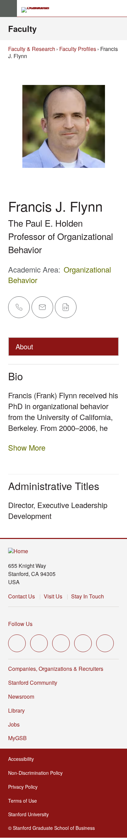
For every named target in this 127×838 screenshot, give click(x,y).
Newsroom (21, 696)
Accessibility (21, 758)
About (24, 346)
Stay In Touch (87, 596)
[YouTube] (83, 643)
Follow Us (20, 624)
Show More (26, 447)
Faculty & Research (31, 49)
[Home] (18, 551)
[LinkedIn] (105, 643)
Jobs (14, 724)
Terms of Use (23, 800)
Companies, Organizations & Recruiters (55, 669)
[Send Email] (42, 307)
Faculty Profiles (77, 49)
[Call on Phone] (19, 307)
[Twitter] (17, 643)
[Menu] (8, 8)
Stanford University (29, 814)
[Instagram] (61, 643)
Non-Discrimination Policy (36, 772)
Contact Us (21, 596)
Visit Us (53, 596)
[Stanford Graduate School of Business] (38, 10)
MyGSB (18, 738)
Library (16, 710)
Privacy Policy (23, 786)
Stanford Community (32, 682)
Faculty (22, 28)
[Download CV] (66, 307)
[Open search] (119, 8)
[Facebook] (39, 643)
